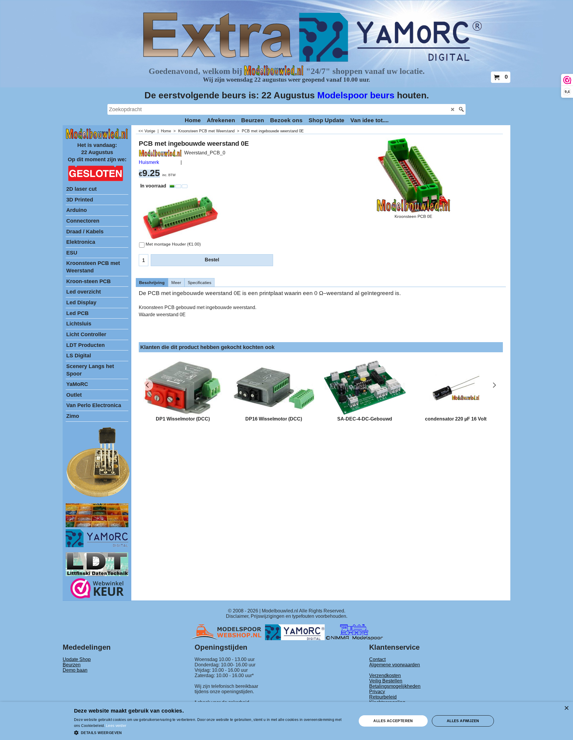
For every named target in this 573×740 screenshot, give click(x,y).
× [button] (566, 708)
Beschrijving (152, 282)
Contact (377, 659)
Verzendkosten (385, 675)
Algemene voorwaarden (394, 664)
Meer (176, 282)
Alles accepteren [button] (393, 721)
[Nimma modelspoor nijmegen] (354, 631)
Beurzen (72, 664)
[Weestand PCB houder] (179, 218)
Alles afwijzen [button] (463, 721)
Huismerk (149, 162)
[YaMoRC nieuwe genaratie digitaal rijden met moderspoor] (97, 545)
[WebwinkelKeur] (97, 589)
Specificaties (199, 282)
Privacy (377, 691)
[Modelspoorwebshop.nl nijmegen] (227, 631)
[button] (211, 732)
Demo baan (75, 670)
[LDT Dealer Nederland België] (98, 496)
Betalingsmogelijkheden (394, 686)
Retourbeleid (383, 696)
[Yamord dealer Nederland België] (295, 631)
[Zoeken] (461, 109)
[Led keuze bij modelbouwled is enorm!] (97, 525)
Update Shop (77, 659)
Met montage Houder (173, 244)
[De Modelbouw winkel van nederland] (97, 137)
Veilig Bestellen (385, 680)
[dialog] (286, 721)
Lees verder (116, 726)
